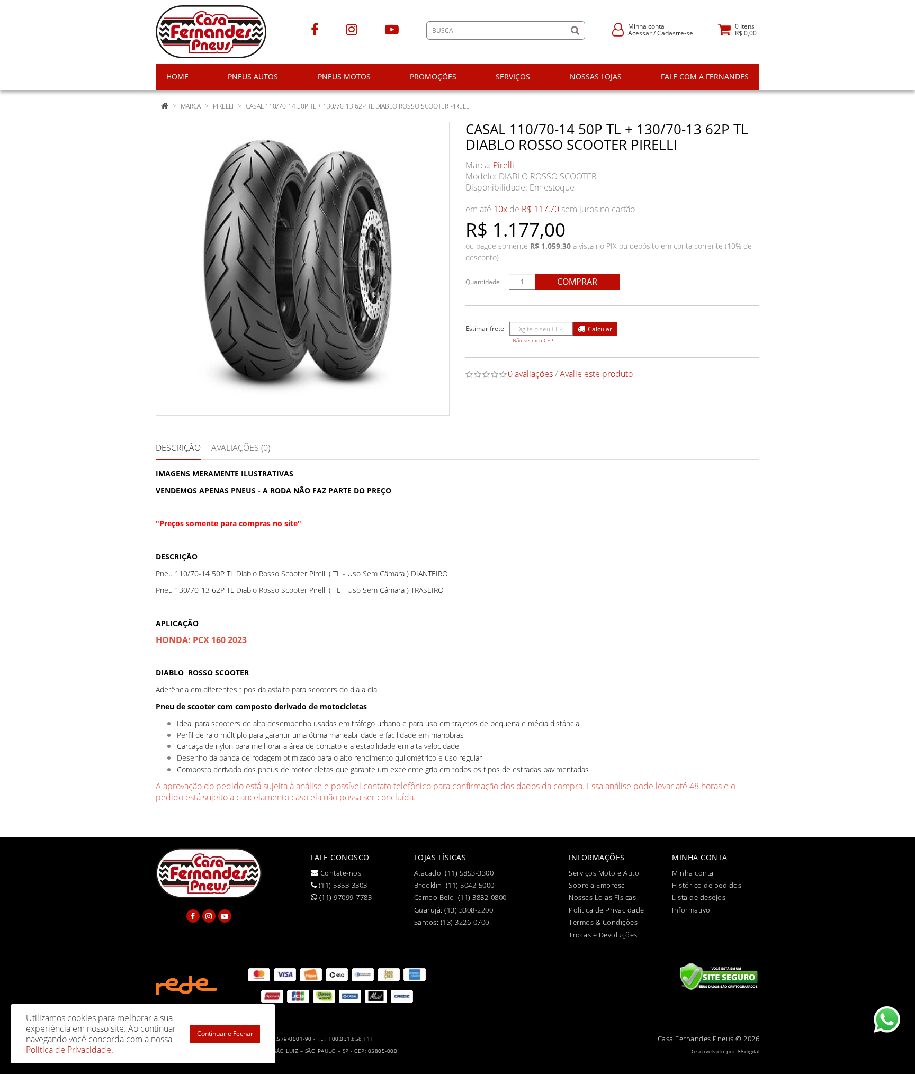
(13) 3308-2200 (468, 910)
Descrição (178, 448)
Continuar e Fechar (225, 1033)
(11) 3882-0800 (482, 897)
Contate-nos (339, 873)
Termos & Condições (603, 922)
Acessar (640, 33)
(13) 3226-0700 (465, 922)
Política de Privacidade (606, 910)
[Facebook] (315, 28)
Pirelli (223, 106)
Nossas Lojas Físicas (602, 897)
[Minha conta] (618, 28)
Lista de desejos (698, 897)
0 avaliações (530, 374)
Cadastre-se (675, 33)
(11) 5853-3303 (342, 885)
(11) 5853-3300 (469, 873)
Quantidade (482, 281)
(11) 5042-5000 (470, 885)
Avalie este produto (596, 374)
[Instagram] (351, 28)
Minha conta (693, 873)
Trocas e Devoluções (603, 935)
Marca (191, 106)
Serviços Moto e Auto (604, 873)
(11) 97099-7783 (344, 897)
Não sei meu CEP (533, 340)
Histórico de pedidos (706, 885)
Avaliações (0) (240, 448)
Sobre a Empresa (597, 885)
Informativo (691, 910)
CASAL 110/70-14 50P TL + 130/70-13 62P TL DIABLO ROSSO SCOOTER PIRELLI (358, 106)
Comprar (577, 281)
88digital (749, 1051)
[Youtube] (392, 28)
